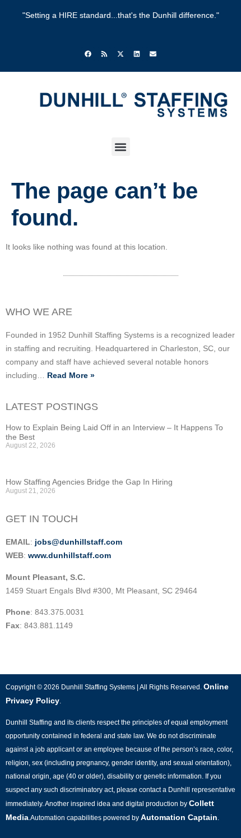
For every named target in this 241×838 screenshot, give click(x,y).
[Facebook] (88, 54)
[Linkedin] (136, 54)
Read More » (71, 375)
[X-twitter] (120, 54)
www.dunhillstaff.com (69, 555)
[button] (121, 146)
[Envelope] (153, 54)
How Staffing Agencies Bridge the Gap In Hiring (89, 481)
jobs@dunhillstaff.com (78, 541)
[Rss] (104, 54)
